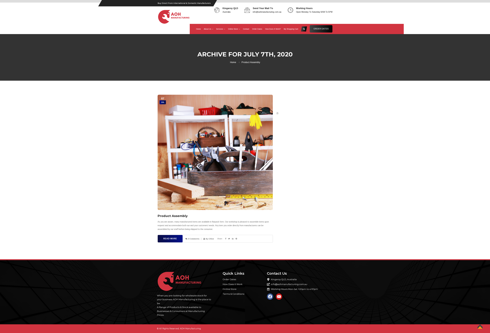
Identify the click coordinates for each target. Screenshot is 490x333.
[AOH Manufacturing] (174, 17)
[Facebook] (270, 296)
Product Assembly (251, 62)
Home (198, 29)
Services (219, 29)
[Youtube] (279, 296)
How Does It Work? (273, 29)
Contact (246, 29)
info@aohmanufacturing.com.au (267, 12)
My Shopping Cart (291, 29)
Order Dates (257, 29)
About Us (207, 29)
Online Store (233, 29)
